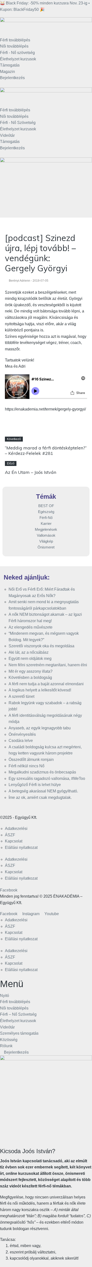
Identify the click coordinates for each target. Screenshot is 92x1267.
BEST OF (46, 506)
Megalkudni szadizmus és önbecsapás (42, 772)
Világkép (46, 541)
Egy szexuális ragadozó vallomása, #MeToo (47, 778)
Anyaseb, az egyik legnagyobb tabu (40, 728)
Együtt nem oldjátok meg (30, 658)
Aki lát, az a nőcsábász (29, 652)
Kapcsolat (13, 841)
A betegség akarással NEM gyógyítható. (43, 791)
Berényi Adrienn (19, 280)
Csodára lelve (21, 740)
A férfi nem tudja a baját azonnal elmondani (46, 684)
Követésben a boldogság (30, 677)
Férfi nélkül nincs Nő (26, 766)
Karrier (46, 523)
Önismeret (46, 547)
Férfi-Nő (46, 517)
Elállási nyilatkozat (21, 847)
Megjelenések (46, 529)
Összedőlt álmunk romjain (31, 759)
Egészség (46, 512)
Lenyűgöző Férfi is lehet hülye (35, 785)
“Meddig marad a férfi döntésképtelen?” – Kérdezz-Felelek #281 (46, 450)
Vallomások (46, 535)
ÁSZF (10, 835)
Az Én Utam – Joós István (30, 472)
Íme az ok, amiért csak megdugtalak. (40, 797)
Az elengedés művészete (31, 627)
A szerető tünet (21, 696)
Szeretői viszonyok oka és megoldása (41, 646)
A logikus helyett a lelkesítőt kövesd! (40, 690)
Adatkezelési (16, 828)
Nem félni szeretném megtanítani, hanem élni (48, 665)
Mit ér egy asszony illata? (31, 671)
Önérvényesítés (22, 734)
